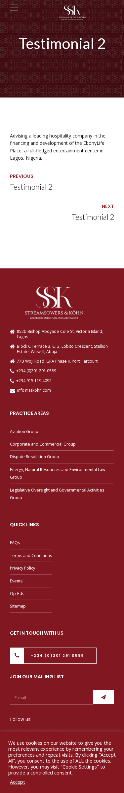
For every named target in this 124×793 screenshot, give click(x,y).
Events (16, 581)
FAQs (15, 542)
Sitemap (18, 606)
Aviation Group (24, 431)
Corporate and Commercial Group (43, 444)
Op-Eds (17, 593)
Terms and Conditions (31, 555)
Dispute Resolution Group (34, 456)
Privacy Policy (22, 568)
